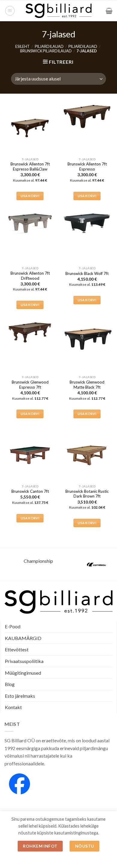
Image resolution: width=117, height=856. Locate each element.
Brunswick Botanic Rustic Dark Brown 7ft (87, 494)
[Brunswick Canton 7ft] (30, 455)
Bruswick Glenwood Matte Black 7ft (87, 385)
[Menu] (10, 11)
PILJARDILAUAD (49, 46)
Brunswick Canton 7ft (30, 491)
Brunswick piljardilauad (46, 50)
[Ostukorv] (109, 10)
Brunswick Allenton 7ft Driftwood (30, 276)
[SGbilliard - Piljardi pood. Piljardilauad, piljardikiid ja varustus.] (59, 11)
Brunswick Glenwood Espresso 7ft (30, 385)
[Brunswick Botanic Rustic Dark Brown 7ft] (87, 455)
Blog (10, 684)
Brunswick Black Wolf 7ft (87, 273)
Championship (29, 561)
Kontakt (13, 707)
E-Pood (12, 626)
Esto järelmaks (20, 696)
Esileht (22, 46)
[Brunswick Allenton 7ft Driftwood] (30, 223)
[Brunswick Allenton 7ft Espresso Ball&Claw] (30, 128)
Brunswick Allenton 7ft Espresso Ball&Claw (30, 166)
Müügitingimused (23, 673)
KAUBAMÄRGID (23, 638)
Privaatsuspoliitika (24, 661)
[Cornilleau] (88, 564)
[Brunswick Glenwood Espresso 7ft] (30, 332)
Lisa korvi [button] (30, 196)
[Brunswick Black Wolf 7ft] (87, 223)
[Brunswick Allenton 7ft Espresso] (87, 116)
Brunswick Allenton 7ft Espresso (87, 166)
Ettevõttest (16, 649)
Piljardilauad (82, 46)
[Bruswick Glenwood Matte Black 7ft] (87, 338)
